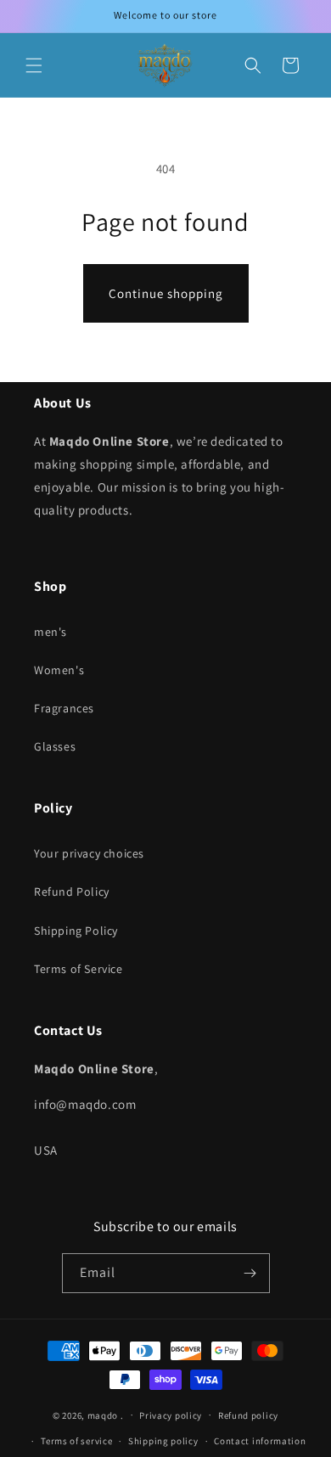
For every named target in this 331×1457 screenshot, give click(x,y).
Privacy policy (170, 1415)
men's (50, 631)
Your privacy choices (89, 853)
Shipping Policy (76, 930)
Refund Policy (71, 891)
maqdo (103, 1414)
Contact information (260, 1441)
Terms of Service (78, 968)
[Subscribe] (250, 1273)
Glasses (55, 746)
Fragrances (64, 708)
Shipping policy (163, 1441)
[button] (34, 65)
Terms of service (76, 1441)
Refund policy (248, 1415)
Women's (59, 670)
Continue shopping (166, 293)
